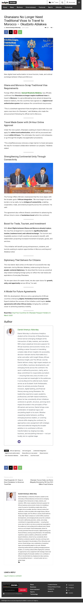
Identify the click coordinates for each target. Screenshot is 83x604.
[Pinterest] (15, 32)
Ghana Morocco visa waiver (29, 453)
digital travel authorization (12, 453)
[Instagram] (66, 587)
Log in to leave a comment (13, 576)
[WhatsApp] (20, 32)
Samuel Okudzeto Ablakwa (32, 93)
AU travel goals (26, 450)
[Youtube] (66, 593)
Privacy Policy (19, 593)
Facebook (71, 585)
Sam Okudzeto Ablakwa (11, 455)
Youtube (71, 593)
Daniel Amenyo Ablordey (13, 27)
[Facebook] (6, 32)
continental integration (39, 450)
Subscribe (23, 590)
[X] (11, 32)
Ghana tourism (44, 453)
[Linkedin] (19, 562)
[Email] (19, 441)
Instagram (71, 587)
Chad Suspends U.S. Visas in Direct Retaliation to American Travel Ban (14, 482)
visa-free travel (34, 455)
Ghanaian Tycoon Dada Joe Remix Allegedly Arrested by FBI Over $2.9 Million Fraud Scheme (41, 482)
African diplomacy (15, 450)
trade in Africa (24, 455)
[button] (62, 2)
